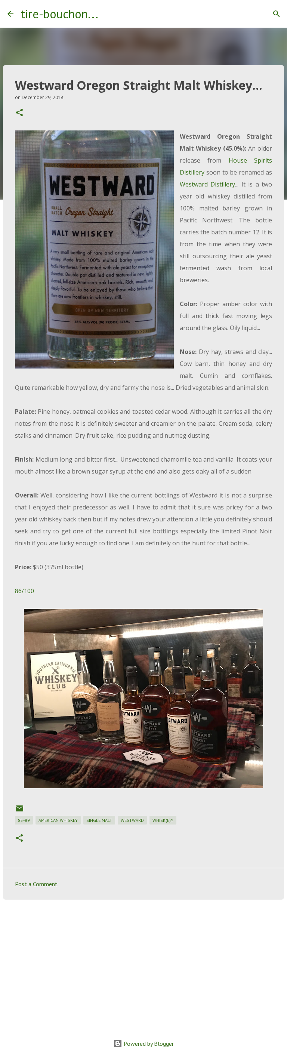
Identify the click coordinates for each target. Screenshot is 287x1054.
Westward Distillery (207, 184)
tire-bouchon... (59, 14)
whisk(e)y (162, 820)
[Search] (108, 14)
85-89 (24, 820)
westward (132, 820)
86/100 (24, 591)
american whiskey (58, 820)
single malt (99, 820)
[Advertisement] (143, 963)
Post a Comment (36, 884)
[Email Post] (19, 811)
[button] (19, 113)
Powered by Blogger (148, 1043)
